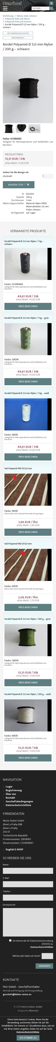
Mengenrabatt (18, 37)
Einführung (8, 16)
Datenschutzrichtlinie (18, 805)
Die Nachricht (9, 905)
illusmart (33, 1011)
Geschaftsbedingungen (19, 801)
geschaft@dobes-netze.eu (17, 994)
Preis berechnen (28, 306)
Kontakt (10, 798)
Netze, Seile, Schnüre (27, 16)
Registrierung (14, 790)
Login (9, 787)
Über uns (11, 794)
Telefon (7, 891)
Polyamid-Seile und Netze (17, 19)
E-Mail (6, 878)
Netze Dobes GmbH (32, 1007)
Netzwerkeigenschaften (18, 33)
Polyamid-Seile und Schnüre (18, 21)
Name (6, 865)
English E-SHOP (14, 849)
